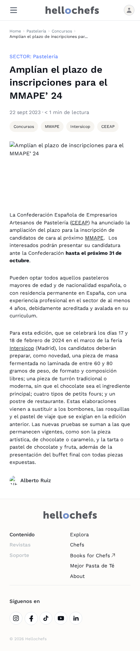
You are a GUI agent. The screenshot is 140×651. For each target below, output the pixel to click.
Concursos (62, 31)
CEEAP (79, 223)
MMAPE (94, 238)
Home (15, 31)
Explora (79, 535)
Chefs (77, 545)
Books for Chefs (90, 556)
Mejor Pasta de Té (92, 566)
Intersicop (22, 348)
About (77, 576)
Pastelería (36, 31)
